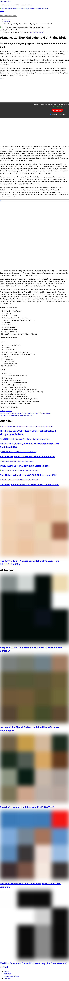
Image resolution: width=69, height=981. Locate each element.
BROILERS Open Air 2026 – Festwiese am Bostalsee (27, 456)
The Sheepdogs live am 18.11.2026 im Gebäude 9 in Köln (29, 484)
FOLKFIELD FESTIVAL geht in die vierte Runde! (24, 465)
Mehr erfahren (57, 106)
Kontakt (6, 971)
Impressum (7, 974)
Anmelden (7, 978)
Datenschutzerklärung (11, 976)
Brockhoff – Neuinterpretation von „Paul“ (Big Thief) (27, 807)
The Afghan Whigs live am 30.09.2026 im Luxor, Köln (28, 475)
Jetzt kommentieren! (37, 32)
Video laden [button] (58, 110)
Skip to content (5, 1)
